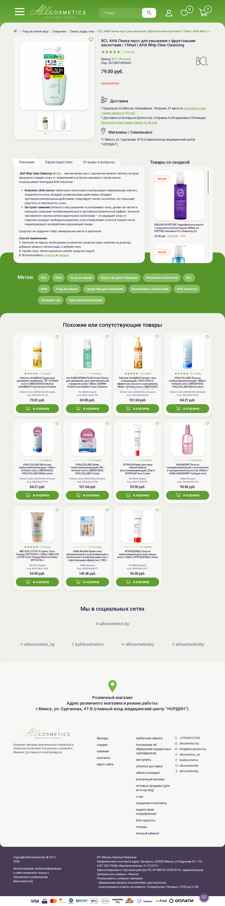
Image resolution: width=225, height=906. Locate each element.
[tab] (26, 162)
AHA (58, 277)
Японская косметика (162, 277)
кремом (63, 255)
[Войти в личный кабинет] (169, 13)
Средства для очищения (119, 277)
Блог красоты (145, 820)
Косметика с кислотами (150, 289)
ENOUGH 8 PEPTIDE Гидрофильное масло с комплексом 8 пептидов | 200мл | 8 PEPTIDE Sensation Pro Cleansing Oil (179, 228)
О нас (139, 796)
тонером (49, 255)
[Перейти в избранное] (184, 13)
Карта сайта (105, 764)
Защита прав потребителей (146, 812)
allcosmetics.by (189, 743)
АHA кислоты (187, 289)
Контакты (103, 758)
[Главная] (15, 31)
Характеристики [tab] (58, 162)
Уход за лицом (81, 277)
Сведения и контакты (151, 803)
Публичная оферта (149, 738)
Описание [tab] (27, 162)
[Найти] (149, 13)
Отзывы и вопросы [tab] (99, 162)
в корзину (41, 408)
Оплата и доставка (149, 766)
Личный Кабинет (147, 833)
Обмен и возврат (148, 773)
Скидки (102, 745)
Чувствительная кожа (85, 300)
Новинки (103, 751)
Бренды (102, 738)
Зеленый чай (50, 300)
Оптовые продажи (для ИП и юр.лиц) (153, 788)
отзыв (128, 52)
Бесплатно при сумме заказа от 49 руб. (129, 122)
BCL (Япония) (121, 59)
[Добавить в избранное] (91, 39)
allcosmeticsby (189, 765)
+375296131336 (190, 738)
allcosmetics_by (190, 754)
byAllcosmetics (189, 760)
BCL (59, 173)
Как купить (143, 760)
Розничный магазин (150, 779)
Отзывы (141, 827)
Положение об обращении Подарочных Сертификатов (153, 749)
